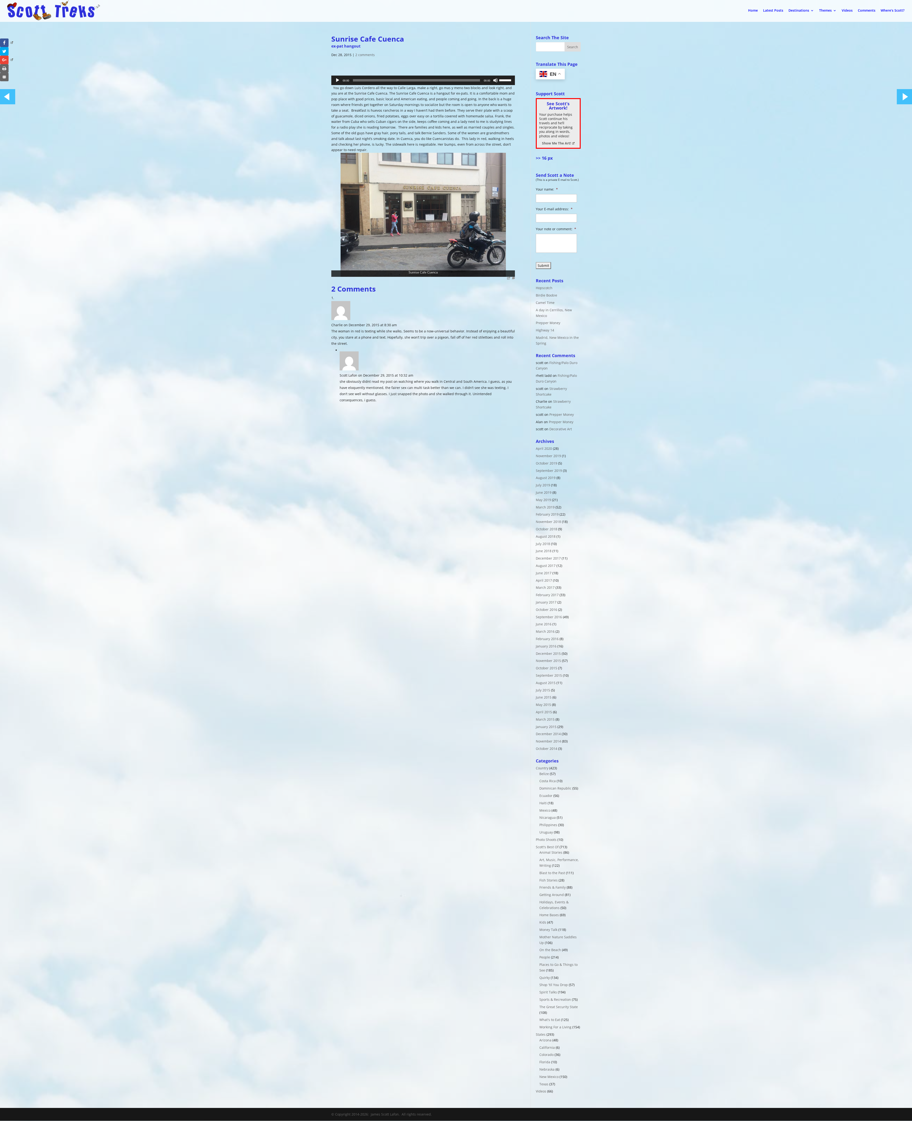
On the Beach (550, 950)
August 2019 (546, 477)
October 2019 (546, 463)
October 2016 (546, 609)
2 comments (365, 55)
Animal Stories (550, 852)
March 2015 (545, 719)
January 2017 (546, 602)
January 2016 (546, 646)
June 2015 (543, 697)
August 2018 (546, 536)
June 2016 (543, 624)
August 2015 (546, 682)
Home (753, 11)
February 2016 (547, 639)
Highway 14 (545, 330)
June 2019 (543, 492)
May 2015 (543, 704)
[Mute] (495, 80)
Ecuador (545, 795)
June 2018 (543, 551)
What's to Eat (549, 1019)
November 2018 (548, 521)
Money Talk (548, 929)
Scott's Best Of (547, 847)
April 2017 (544, 580)
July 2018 (543, 543)
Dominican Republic (555, 788)
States (541, 1034)
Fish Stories (548, 880)
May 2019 (543, 500)
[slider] (506, 80)
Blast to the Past (552, 873)
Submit (543, 265)
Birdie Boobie (546, 295)
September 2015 (549, 675)
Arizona (545, 1040)
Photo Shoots (546, 839)
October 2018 (546, 529)
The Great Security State (558, 1007)
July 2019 (543, 485)
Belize (544, 773)
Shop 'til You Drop (553, 984)
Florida (544, 1062)
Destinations (798, 11)
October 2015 (546, 668)
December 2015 (548, 653)
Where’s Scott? (892, 11)
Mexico (545, 810)
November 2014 (548, 741)
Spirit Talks (548, 992)
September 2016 (549, 617)
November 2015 (548, 660)
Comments (866, 11)
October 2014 (546, 748)
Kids (542, 922)
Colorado (546, 1054)
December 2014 (548, 734)
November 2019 (548, 456)
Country (542, 768)
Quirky (544, 977)
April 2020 (544, 448)
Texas (543, 1084)
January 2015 (546, 726)
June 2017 (543, 573)
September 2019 (549, 470)
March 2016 (545, 631)
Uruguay (546, 832)
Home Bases (549, 915)
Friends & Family (552, 887)
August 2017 (546, 565)
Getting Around (551, 894)
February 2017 (547, 595)
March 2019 (545, 507)
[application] (423, 80)
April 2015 (544, 712)
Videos (847, 11)
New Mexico (549, 1076)
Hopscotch (544, 288)
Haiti (543, 803)
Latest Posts (773, 11)
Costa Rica (547, 781)
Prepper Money (548, 323)
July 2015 (543, 690)
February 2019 (547, 514)
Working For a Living (555, 1027)
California (547, 1047)
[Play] (337, 80)
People (544, 957)
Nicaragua (547, 817)
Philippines (548, 825)
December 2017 (548, 558)
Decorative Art (560, 429)
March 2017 (545, 587)
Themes (825, 11)
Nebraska (547, 1069)
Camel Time (545, 302)
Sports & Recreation (555, 999)
